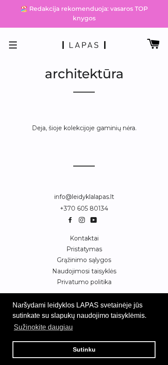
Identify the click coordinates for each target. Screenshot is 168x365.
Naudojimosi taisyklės (84, 271)
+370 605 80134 (84, 208)
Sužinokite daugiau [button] (43, 327)
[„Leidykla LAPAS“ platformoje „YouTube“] (94, 220)
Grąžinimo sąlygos (84, 260)
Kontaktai (84, 238)
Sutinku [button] (84, 349)
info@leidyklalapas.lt (84, 197)
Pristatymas (84, 249)
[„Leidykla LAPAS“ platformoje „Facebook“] (72, 220)
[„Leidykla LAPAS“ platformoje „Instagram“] (83, 220)
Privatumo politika (84, 282)
